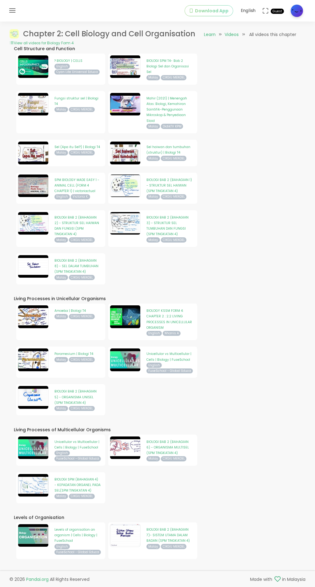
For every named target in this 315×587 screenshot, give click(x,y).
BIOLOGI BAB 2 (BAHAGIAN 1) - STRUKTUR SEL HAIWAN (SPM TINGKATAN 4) (169, 186)
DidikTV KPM (172, 126)
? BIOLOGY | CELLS (68, 60)
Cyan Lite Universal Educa (77, 72)
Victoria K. (80, 197)
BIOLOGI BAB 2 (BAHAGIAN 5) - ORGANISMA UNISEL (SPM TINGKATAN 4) (75, 397)
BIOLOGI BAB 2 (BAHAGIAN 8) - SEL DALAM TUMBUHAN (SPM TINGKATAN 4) (76, 266)
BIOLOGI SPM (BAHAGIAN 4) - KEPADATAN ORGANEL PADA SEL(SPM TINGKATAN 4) (77, 485)
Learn (210, 34)
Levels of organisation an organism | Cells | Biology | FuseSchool (75, 535)
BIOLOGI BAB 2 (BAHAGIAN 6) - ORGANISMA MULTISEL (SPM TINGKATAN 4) (167, 448)
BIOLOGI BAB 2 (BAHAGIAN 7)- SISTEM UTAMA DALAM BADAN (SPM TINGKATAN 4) (168, 535)
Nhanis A (172, 333)
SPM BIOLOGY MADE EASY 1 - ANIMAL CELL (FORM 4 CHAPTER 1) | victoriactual (76, 186)
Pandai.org (37, 579)
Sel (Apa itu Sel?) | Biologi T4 (77, 147)
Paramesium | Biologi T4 (73, 354)
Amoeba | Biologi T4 (70, 310)
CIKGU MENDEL (174, 77)
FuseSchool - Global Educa (169, 371)
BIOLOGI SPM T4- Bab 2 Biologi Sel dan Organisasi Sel (167, 66)
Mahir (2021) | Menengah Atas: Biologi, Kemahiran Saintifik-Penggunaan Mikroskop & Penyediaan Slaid (166, 109)
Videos (232, 34)
